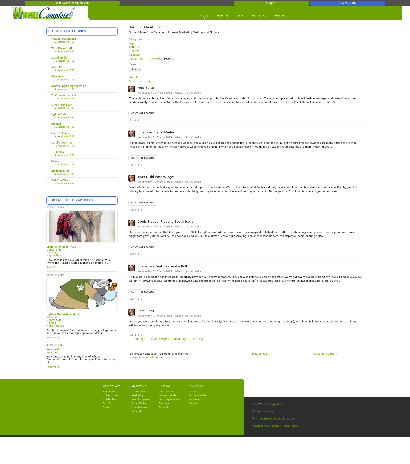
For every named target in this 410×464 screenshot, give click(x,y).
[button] (246, 77)
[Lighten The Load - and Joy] (82, 294)
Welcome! (52, 349)
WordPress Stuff (61, 48)
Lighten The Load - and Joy (63, 314)
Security (56, 67)
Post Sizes (145, 311)
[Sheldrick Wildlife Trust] (82, 226)
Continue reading (143, 113)
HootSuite (145, 88)
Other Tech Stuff (61, 105)
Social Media (59, 57)
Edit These (108, 391)
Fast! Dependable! (169, 399)
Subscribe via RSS (63, 42)
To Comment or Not (63, 95)
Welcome (57, 76)
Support (271, 3)
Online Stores (110, 395)
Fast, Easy (108, 403)
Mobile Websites (61, 142)
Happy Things (60, 133)
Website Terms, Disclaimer (265, 426)
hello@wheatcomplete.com (72, 3)
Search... (169, 58)
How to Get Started (63, 39)
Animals (56, 124)
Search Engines (140, 399)
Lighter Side (58, 114)
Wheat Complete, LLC (272, 404)
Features (164, 403)
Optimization (139, 391)
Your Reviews (139, 407)
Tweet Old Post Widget (156, 177)
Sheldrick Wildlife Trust (61, 247)
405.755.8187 (347, 3)
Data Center (166, 391)
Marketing (138, 395)
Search (134, 69)
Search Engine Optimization (68, 86)
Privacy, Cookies (291, 426)
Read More (52, 267)
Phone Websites (198, 395)
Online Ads (195, 399)
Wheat (178, 93)
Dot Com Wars (60, 180)
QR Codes (57, 152)
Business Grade (167, 395)
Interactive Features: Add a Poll (162, 266)
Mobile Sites (109, 399)
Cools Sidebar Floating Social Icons (165, 222)
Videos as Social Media (155, 132)
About (192, 391)
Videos (55, 161)
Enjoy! (106, 407)
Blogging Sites (60, 171)
